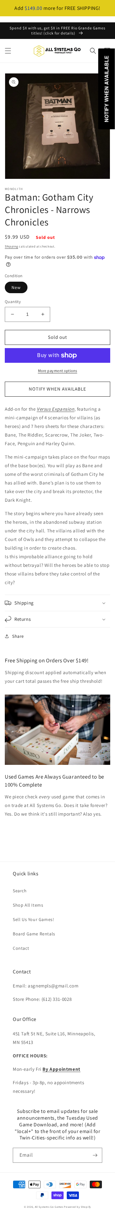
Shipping (11, 246)
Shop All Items (28, 905)
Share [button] (18, 636)
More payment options (57, 370)
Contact (21, 948)
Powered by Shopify (77, 1206)
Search (20, 891)
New (16, 287)
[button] (8, 51)
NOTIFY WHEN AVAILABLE (57, 389)
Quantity (13, 301)
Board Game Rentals (34, 934)
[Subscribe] (95, 1155)
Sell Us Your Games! (33, 919)
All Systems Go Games (49, 1206)
